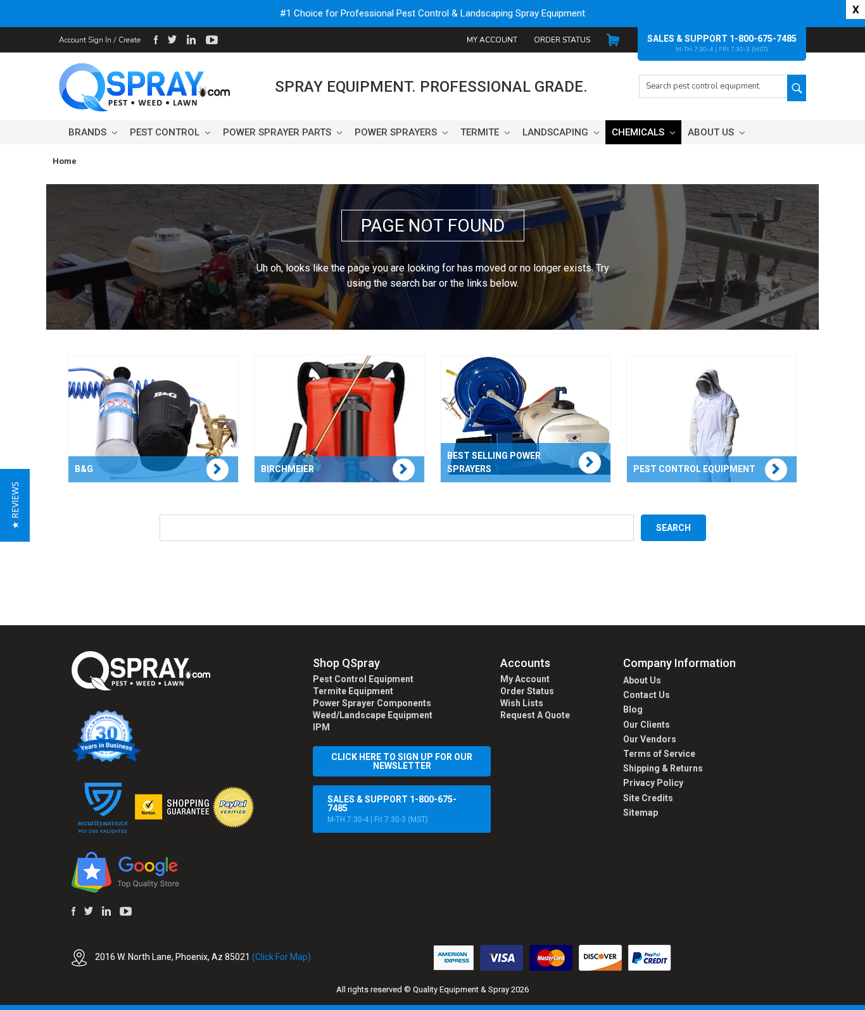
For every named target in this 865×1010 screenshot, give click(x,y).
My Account (492, 40)
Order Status (562, 40)
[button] (864, 1003)
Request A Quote (535, 715)
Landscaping (556, 132)
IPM (321, 727)
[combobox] (713, 86)
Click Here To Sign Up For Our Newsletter (401, 761)
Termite (481, 132)
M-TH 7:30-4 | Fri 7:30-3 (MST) (392, 809)
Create (129, 40)
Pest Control (166, 132)
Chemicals (639, 132)
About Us (712, 132)
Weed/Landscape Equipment (372, 715)
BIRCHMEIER (287, 469)
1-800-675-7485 (763, 39)
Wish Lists (521, 703)
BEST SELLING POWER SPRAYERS (494, 462)
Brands (88, 132)
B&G (84, 469)
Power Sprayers (397, 132)
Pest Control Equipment (363, 679)
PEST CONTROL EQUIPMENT (694, 469)
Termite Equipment (353, 691)
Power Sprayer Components (372, 703)
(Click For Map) (281, 957)
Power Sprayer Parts (278, 132)
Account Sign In (85, 40)
